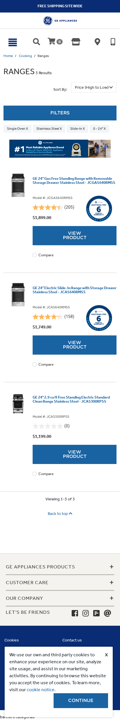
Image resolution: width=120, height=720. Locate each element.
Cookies (11, 640)
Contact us (72, 640)
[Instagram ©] (85, 613)
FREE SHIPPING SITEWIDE (60, 6)
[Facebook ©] (75, 613)
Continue (80, 700)
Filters (60, 112)
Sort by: (60, 89)
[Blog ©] (96, 613)
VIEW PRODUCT (75, 235)
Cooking (25, 56)
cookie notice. (41, 689)
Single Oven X (17, 129)
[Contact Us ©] (107, 613)
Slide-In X (77, 129)
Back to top (58, 513)
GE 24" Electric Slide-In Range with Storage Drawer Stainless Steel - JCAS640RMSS (75, 290)
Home (8, 56)
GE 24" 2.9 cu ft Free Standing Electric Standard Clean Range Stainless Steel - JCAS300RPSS (71, 399)
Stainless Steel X (49, 129)
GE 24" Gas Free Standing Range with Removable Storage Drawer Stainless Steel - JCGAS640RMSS (74, 181)
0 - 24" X (99, 129)
